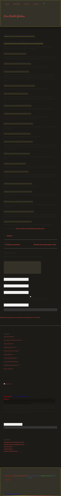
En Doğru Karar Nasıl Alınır (12, 244)
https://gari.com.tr (21, 317)
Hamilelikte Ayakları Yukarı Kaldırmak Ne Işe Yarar (14, 442)
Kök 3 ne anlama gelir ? (8, 368)
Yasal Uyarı (26, 4)
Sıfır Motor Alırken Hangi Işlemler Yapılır (45, 244)
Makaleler (9, 236)
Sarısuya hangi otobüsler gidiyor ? (11, 358)
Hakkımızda (35, 4)
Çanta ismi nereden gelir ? (9, 336)
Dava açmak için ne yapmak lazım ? (11, 361)
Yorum (5, 260)
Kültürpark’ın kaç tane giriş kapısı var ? (11, 365)
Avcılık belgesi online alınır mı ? (10, 347)
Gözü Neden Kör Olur (8, 446)
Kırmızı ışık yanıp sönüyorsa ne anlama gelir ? (13, 340)
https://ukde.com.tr (30, 317)
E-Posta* (5, 283)
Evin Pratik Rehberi (14, 16)
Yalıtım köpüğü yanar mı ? (9, 354)
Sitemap (38, 317)
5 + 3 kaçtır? (6, 302)
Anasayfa (7, 4)
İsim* (5, 276)
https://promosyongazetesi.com (8, 317)
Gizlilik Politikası (16, 4)
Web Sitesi (6, 289)
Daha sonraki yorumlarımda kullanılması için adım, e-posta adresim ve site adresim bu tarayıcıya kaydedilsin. (26, 298)
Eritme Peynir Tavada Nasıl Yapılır (10, 451)
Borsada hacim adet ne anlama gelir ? (11, 350)
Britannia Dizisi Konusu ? (9, 343)
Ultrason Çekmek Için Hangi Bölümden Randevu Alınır (30, 228)
